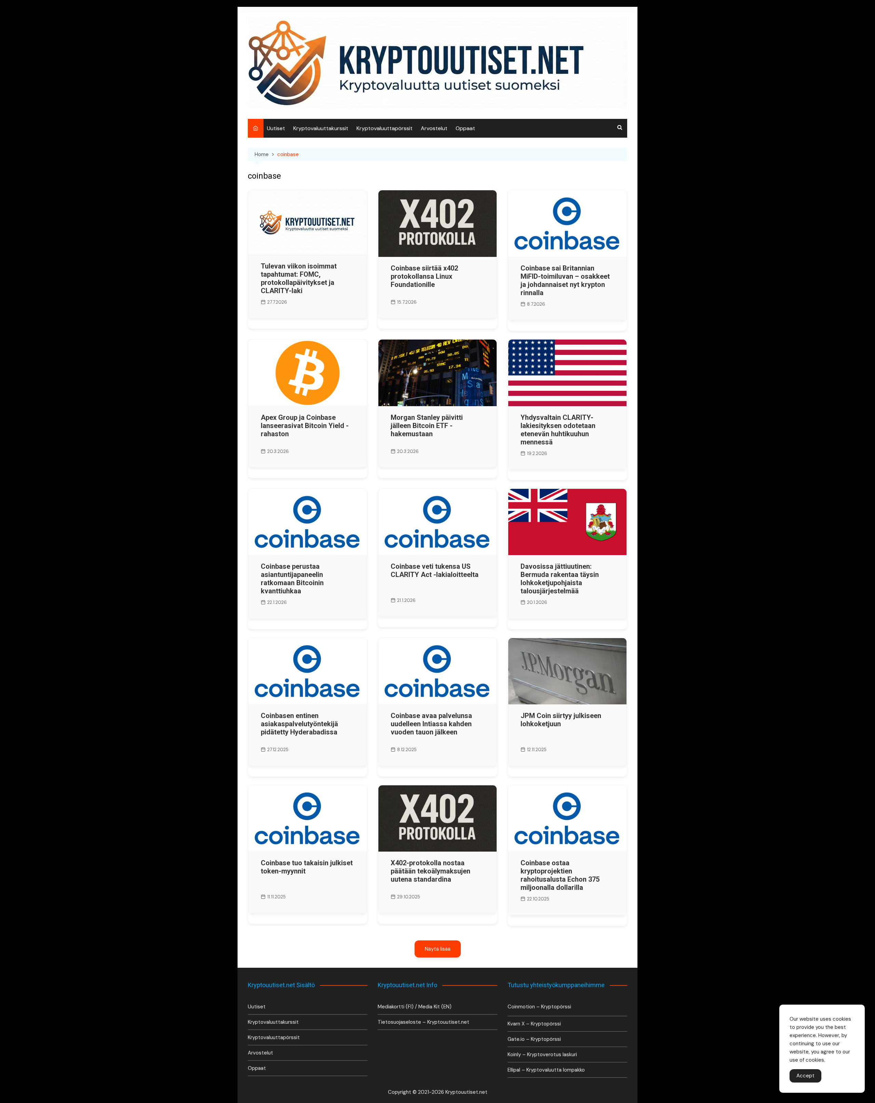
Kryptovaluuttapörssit (384, 128)
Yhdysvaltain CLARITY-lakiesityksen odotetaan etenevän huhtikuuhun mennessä (558, 429)
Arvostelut (434, 128)
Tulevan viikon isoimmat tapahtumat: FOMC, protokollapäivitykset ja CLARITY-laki (299, 278)
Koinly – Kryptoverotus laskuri (542, 1054)
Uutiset (276, 128)
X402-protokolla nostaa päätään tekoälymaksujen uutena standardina (430, 871)
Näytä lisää (437, 949)
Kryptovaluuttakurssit (320, 128)
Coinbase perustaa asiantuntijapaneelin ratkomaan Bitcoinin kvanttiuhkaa (292, 578)
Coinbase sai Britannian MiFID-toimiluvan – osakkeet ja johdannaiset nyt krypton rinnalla (565, 280)
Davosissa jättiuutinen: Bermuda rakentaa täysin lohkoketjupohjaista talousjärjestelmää (560, 578)
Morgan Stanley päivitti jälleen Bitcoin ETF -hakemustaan (427, 425)
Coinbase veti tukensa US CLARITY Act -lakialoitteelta (435, 570)
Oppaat (465, 128)
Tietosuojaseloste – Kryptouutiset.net (423, 1022)
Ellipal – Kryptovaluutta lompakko (546, 1069)
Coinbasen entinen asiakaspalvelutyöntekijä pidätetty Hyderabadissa (299, 724)
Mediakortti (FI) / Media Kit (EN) (415, 1006)
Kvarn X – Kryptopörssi (534, 1023)
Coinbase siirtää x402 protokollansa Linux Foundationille (424, 276)
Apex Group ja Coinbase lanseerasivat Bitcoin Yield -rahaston (305, 425)
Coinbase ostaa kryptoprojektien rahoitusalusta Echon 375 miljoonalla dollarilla (560, 875)
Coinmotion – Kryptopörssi (539, 1006)
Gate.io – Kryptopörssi (534, 1039)
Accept (805, 1075)
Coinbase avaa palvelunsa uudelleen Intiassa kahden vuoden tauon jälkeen (431, 724)
